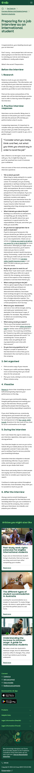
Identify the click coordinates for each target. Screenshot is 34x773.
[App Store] (8, 697)
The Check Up (11, 8)
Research (5, 389)
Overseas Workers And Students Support (14, 11)
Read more (7, 568)
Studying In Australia (8, 14)
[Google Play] (9, 703)
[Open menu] (31, 2)
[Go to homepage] (5, 2)
